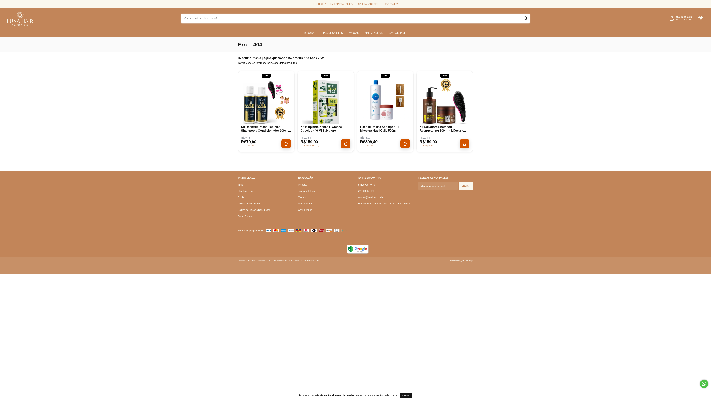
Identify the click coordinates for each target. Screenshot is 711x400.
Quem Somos (245, 216)
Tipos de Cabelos (332, 33)
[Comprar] (286, 143)
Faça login (686, 17)
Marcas (354, 33)
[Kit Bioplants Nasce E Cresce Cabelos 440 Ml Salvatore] (326, 103)
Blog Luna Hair (245, 191)
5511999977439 (366, 185)
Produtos (309, 33)
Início (240, 185)
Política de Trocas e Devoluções (254, 210)
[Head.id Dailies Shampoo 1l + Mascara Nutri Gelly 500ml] (385, 103)
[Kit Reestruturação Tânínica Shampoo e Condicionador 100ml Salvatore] (266, 103)
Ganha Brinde (397, 33)
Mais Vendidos (374, 33)
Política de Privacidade (249, 203)
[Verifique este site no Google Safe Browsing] (357, 252)
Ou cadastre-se (684, 19)
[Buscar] (525, 18)
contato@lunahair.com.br (370, 197)
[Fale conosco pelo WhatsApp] (704, 384)
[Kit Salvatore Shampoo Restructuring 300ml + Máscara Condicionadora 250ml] (445, 103)
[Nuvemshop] (461, 261)
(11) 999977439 (366, 191)
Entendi (406, 395)
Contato (242, 197)
